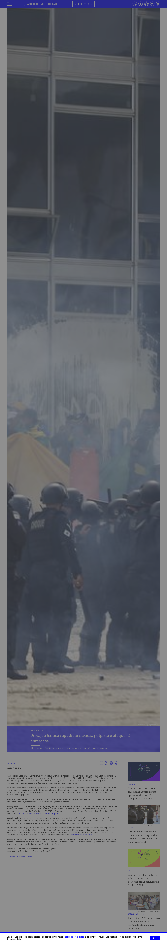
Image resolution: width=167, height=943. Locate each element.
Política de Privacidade (74, 937)
